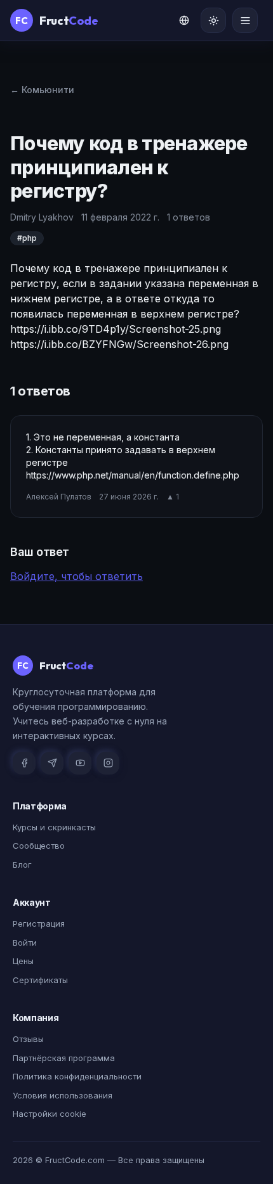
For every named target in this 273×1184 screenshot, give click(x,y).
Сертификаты (40, 980)
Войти (25, 942)
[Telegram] (52, 763)
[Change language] (184, 20)
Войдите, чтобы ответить (76, 576)
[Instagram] (108, 763)
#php (27, 238)
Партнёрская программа (64, 1058)
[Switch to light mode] (213, 20)
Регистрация (39, 923)
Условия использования (62, 1095)
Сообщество (39, 845)
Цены (23, 961)
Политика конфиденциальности (77, 1076)
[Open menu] (245, 20)
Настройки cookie (49, 1114)
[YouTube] (80, 763)
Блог (22, 864)
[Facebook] (24, 763)
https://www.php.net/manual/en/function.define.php (132, 475)
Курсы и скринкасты (54, 827)
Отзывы (28, 1039)
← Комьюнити (42, 89)
